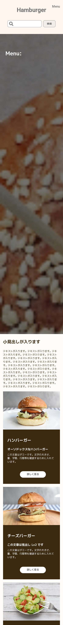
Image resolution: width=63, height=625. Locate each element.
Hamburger (31, 9)
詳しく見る (33, 474)
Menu (56, 6)
